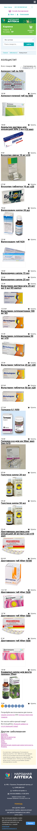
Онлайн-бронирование (20, 11)
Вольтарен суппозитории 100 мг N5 (18, 312)
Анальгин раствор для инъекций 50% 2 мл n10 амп (17, 128)
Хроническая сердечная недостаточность (17, 745)
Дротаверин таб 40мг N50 (15, 615)
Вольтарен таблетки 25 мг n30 (18, 364)
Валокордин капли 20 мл (15, 210)
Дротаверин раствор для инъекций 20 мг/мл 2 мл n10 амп (17, 533)
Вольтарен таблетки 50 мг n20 (18, 387)
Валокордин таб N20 (13, 241)
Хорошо (30, 823)
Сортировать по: (29, 66)
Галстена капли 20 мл (13, 474)
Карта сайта (18, 815)
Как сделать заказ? (18, 808)
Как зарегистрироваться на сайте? (18, 812)
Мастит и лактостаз (8, 737)
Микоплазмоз (6, 739)
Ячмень (4, 746)
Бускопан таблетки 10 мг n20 (17, 186)
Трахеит (4, 743)
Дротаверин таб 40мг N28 (15, 592)
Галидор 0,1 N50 (10, 409)
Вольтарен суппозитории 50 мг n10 (17, 337)
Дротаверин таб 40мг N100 (16, 560)
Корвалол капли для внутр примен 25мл (16, 673)
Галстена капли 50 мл (13, 503)
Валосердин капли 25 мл (15, 279)
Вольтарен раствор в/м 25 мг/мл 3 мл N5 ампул (18, 287)
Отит (3, 740)
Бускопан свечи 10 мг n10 (15, 155)
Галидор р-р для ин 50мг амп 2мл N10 (17, 442)
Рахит (3, 742)
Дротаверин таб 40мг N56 (15, 640)
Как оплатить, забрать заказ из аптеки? (18, 810)
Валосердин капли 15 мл (15, 273)
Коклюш (4, 734)
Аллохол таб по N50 (12, 71)
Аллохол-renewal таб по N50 (17, 95)
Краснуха (4, 735)
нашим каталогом (8, 715)
